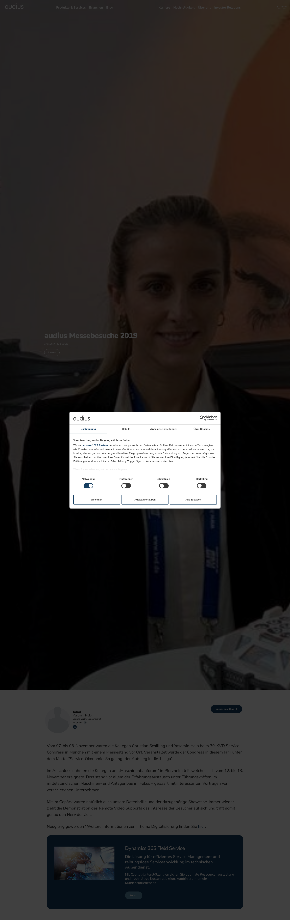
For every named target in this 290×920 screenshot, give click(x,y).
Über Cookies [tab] (202, 429)
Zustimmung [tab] (88, 429)
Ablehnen (96, 499)
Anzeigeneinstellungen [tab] (163, 429)
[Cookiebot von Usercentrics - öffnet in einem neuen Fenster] (202, 418)
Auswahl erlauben (145, 499)
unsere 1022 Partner (95, 445)
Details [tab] (126, 429)
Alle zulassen (193, 499)
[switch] (126, 485)
